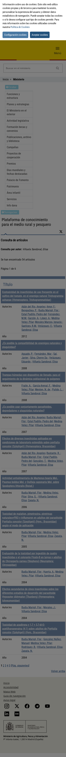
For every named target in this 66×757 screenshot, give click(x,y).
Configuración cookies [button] (15, 34)
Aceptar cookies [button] (40, 34)
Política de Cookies (20, 27)
